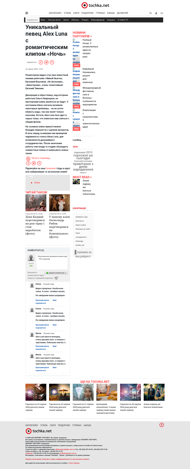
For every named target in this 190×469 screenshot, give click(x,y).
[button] (156, 13)
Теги (75, 147)
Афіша (111, 13)
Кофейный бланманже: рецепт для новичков (89, 76)
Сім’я (76, 13)
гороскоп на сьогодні (83, 157)
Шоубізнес (55, 13)
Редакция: (29, 453)
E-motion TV (123, 20)
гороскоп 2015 (83, 152)
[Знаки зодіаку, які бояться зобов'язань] (76, 181)
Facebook (51, 168)
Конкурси (111, 20)
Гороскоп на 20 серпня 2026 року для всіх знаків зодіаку (130, 407)
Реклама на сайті (83, 229)
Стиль (67, 13)
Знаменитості (32, 20)
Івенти (66, 20)
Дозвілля (122, 13)
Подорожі (88, 13)
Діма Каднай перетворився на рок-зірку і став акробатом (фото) (35, 225)
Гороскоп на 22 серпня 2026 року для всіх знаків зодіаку (59, 407)
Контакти (80, 221)
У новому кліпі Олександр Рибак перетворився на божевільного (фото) (59, 227)
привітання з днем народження (83, 166)
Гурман (100, 13)
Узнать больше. (74, 463)
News (43, 20)
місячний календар (83, 161)
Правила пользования (33, 459)
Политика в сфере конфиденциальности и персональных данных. (66, 459)
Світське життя (54, 20)
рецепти (83, 173)
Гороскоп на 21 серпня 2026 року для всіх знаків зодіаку (83, 407)
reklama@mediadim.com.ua (65, 449)
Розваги (85, 20)
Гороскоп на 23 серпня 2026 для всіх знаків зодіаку (35, 407)
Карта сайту (81, 225)
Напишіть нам (81, 217)
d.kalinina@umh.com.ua (68, 453)
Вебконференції (97, 20)
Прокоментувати (42, 300)
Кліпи (37, 182)
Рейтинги (75, 20)
